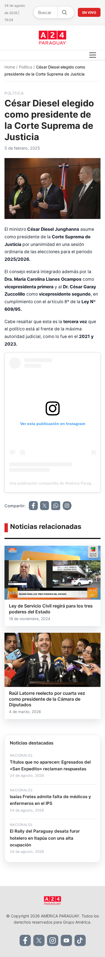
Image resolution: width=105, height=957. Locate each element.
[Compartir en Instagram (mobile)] (66, 505)
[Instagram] (52, 940)
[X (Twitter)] (39, 940)
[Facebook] (25, 940)
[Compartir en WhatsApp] (55, 505)
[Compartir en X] (44, 505)
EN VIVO (89, 12)
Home (10, 67)
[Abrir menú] (93, 55)
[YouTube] (66, 940)
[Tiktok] (80, 940)
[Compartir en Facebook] (33, 505)
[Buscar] (64, 12)
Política (26, 67)
